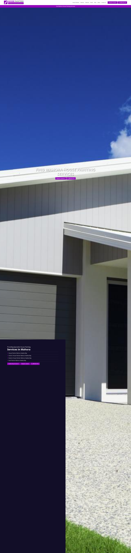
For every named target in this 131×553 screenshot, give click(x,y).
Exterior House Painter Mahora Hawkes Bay (20, 358)
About (99, 2)
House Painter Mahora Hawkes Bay (18, 353)
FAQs (95, 2)
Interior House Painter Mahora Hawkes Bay (20, 355)
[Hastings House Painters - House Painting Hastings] (14, 3)
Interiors (82, 2)
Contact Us (103, 2)
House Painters (76, 2)
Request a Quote (112, 2)
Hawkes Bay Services (13, 363)
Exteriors (87, 2)
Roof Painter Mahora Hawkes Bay (17, 360)
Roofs (91, 2)
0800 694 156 (123, 2)
